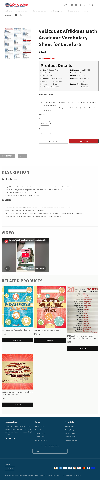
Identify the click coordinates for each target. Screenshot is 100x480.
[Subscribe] (65, 451)
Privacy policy (47, 475)
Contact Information (41, 440)
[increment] (50, 133)
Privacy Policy (39, 430)
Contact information (67, 475)
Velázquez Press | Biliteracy (16, 475)
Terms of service (56, 475)
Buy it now (84, 141)
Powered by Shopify (28, 475)
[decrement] (41, 133)
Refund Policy (39, 426)
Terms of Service (40, 437)
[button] (9, 11)
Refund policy (38, 475)
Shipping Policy (40, 433)
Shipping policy (78, 475)
